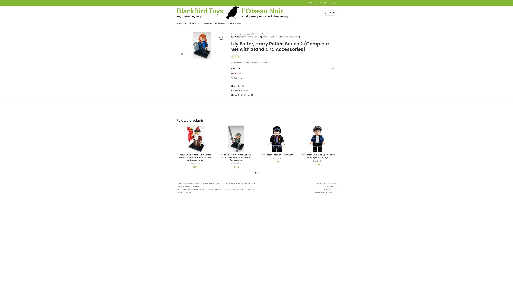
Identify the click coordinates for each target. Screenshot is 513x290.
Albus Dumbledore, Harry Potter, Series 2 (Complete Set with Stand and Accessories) (195, 157)
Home (233, 34)
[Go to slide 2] (258, 173)
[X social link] (242, 95)
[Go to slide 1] (255, 173)
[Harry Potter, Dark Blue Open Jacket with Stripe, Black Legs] (318, 139)
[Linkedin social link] (248, 95)
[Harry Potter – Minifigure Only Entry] (277, 139)
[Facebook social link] (238, 95)
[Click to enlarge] (182, 53)
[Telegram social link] (252, 95)
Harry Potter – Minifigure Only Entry (277, 154)
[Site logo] (232, 12)
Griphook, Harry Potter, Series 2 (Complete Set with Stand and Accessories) (236, 157)
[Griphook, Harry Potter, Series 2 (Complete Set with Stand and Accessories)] (236, 139)
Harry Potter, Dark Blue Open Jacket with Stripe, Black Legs (317, 156)
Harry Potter (262, 34)
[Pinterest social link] (245, 95)
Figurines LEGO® (246, 34)
